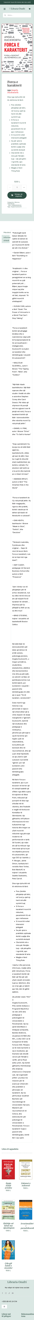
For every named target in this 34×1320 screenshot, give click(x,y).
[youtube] (12, 1293)
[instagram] (6, 1293)
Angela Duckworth (16, 206)
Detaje (8, 1172)
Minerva (17, 202)
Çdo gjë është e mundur (8, 1265)
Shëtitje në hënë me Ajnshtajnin (8, 1225)
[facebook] (2, 1293)
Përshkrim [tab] (7, 232)
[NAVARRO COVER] (17, 48)
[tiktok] (9, 1293)
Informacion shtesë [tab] (7, 238)
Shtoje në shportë (18, 195)
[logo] (17, 8)
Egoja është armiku (8, 1185)
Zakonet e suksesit (25, 1184)
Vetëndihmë (10, 203)
